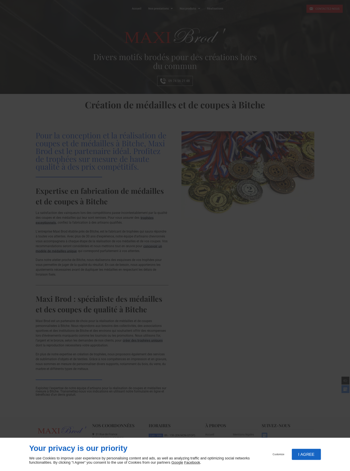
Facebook (192, 462)
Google (177, 462)
